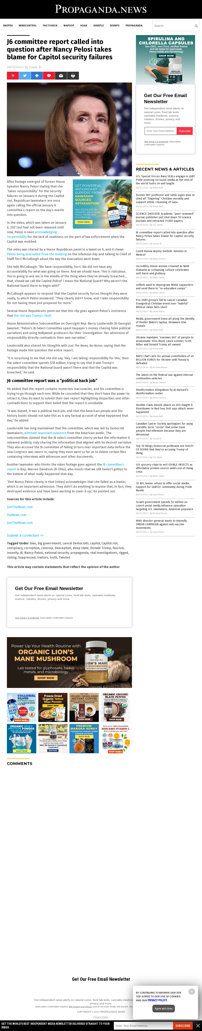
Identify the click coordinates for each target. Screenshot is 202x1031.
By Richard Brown (158, 367)
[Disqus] (69, 818)
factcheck (50, 25)
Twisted (64, 557)
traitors (42, 557)
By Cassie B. (156, 243)
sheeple (98, 25)
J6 (21, 553)
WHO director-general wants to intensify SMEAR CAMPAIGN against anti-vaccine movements (161, 524)
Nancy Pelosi (33, 553)
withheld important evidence (45, 433)
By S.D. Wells (156, 225)
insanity (12, 553)
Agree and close (164, 1008)
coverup (47, 548)
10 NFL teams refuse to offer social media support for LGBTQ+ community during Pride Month (164, 487)
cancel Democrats (76, 543)
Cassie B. (35, 67)
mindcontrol (28, 25)
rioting (12, 557)
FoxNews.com (16, 515)
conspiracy (14, 548)
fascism (118, 548)
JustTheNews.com (20, 507)
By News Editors (158, 259)
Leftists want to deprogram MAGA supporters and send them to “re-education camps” (164, 286)
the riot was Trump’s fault (32, 315)
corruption (32, 548)
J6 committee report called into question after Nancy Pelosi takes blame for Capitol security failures (165, 236)
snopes (8, 25)
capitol (95, 543)
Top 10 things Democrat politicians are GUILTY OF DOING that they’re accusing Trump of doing (165, 449)
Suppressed (27, 557)
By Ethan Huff (156, 188)
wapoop (69, 25)
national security (57, 553)
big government (49, 543)
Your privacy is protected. (27, 618)
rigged (123, 553)
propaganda (134, 25)
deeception (63, 548)
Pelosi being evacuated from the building (37, 254)
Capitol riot (110, 543)
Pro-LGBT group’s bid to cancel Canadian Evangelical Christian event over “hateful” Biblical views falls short (162, 303)
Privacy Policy (101, 1017)
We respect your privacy (81, 1006)
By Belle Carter (157, 277)
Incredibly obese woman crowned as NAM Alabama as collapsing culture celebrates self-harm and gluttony (162, 269)
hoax (83, 25)
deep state (81, 548)
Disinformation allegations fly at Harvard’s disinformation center (162, 391)
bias (33, 543)
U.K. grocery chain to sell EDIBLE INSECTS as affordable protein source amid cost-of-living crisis (164, 468)
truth (53, 557)
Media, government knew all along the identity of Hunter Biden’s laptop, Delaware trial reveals (165, 322)
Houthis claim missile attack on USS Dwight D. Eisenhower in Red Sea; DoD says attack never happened (165, 408)
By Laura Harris (157, 311)
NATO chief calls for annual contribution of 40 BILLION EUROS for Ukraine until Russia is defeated (165, 359)
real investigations (103, 553)
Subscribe (182, 1026)
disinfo (115, 25)
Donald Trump (100, 548)
